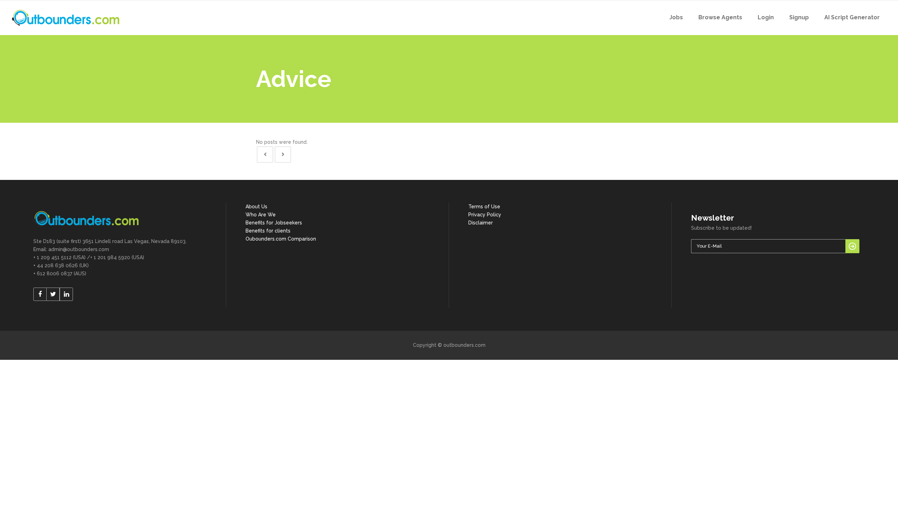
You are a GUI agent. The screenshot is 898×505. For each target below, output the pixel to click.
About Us (256, 206)
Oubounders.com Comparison (281, 239)
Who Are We (261, 214)
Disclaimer (480, 222)
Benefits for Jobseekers (274, 222)
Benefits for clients (268, 231)
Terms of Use (484, 206)
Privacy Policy (484, 214)
